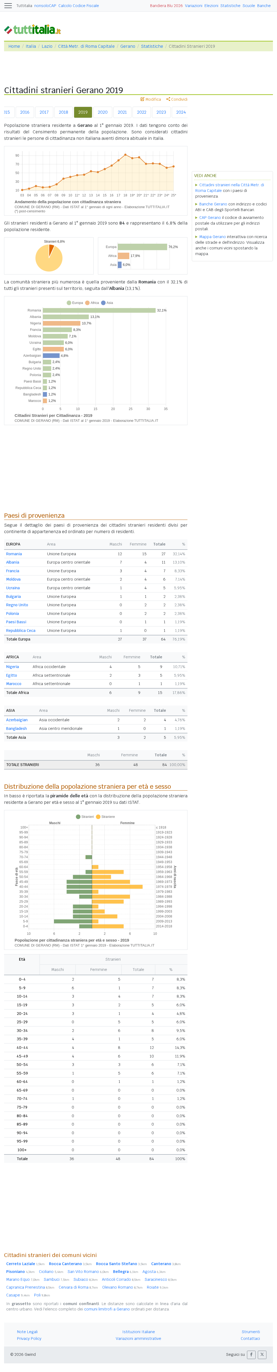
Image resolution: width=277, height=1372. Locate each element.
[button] (251, 1355)
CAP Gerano (210, 217)
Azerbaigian (17, 719)
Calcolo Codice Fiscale (78, 5)
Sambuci (56, 1279)
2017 (44, 112)
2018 (63, 112)
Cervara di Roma (78, 1287)
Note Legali (27, 1331)
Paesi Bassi (16, 621)
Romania (14, 553)
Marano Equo (22, 1279)
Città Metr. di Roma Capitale (86, 46)
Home (14, 46)
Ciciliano (51, 1271)
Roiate (157, 1287)
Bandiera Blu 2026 (166, 5)
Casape (18, 1295)
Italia (31, 46)
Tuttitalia (24, 5)
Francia (12, 570)
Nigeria (12, 666)
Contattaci (250, 1338)
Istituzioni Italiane (138, 1331)
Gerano (127, 46)
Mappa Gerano (212, 236)
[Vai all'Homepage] (34, 29)
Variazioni (193, 5)
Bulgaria (13, 596)
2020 (103, 112)
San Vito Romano (88, 1271)
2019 (83, 112)
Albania (12, 562)
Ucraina (13, 587)
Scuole (249, 5)
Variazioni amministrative (138, 1338)
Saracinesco (161, 1279)
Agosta (154, 1271)
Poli (42, 1295)
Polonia (12, 613)
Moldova (13, 579)
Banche (264, 5)
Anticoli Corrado (121, 1279)
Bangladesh (16, 728)
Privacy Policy (29, 1338)
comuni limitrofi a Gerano (107, 1309)
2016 (24, 112)
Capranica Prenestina (30, 1287)
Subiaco (86, 1279)
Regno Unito (17, 604)
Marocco (13, 683)
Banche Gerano (213, 204)
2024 (181, 112)
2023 (161, 112)
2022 (141, 112)
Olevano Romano (122, 1287)
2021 (122, 112)
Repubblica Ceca (20, 630)
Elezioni (211, 5)
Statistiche (230, 5)
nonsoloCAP (45, 5)
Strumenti (251, 1331)
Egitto (11, 675)
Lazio (47, 46)
